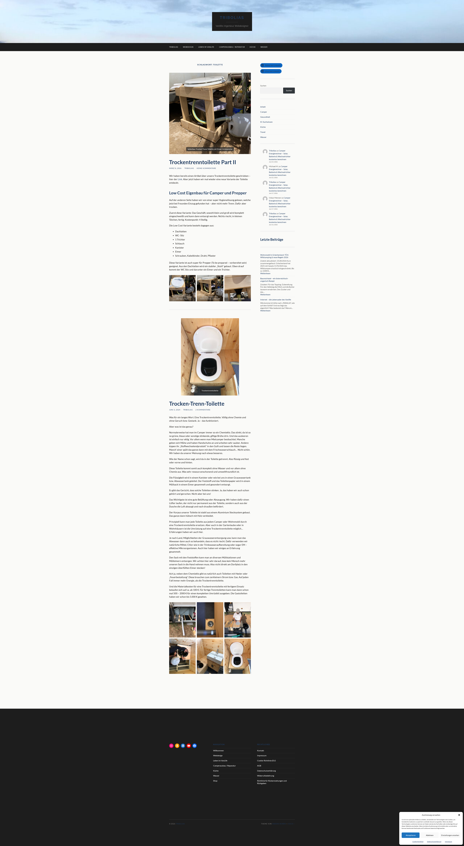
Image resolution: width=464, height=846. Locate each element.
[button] (459, 815)
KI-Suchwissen (266, 122)
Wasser (264, 47)
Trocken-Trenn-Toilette (196, 403)
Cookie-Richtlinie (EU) (266, 760)
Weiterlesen (271, 273)
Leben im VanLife (206, 47)
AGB (259, 765)
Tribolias (232, 17)
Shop (215, 781)
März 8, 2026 (175, 168)
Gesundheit (265, 117)
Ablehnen (429, 835)
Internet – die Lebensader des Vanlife (275, 299)
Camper (263, 112)
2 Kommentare (203, 410)
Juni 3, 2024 (174, 410)
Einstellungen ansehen (450, 835)
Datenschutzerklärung (434, 841)
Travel (262, 132)
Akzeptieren (411, 835)
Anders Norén (279, 824)
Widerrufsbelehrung (265, 775)
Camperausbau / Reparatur (232, 47)
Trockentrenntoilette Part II (202, 162)
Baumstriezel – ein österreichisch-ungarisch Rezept (274, 279)
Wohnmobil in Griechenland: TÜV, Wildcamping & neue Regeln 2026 (274, 256)
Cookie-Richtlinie (417, 841)
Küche (253, 47)
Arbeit (263, 107)
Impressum (448, 841)
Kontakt (260, 750)
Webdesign (188, 47)
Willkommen (218, 750)
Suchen (263, 85)
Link (180, 179)
